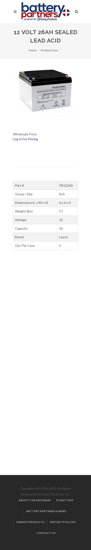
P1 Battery (65, 500)
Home (33, 50)
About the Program (35, 500)
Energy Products (30, 522)
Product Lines (49, 50)
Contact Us (46, 533)
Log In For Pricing (25, 139)
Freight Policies (63, 522)
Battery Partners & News (46, 511)
